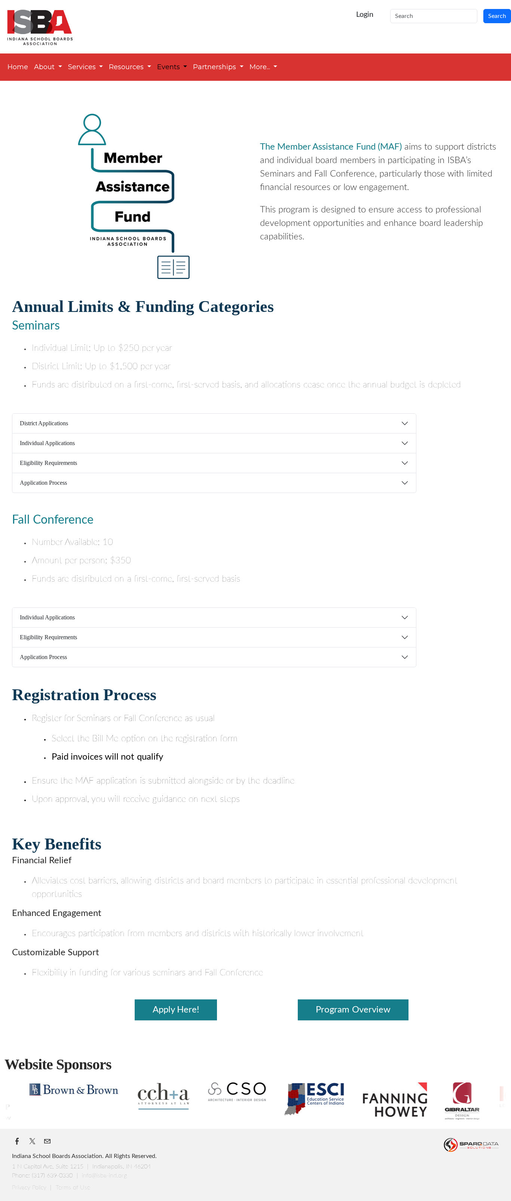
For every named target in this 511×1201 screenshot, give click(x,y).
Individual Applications (47, 443)
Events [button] (169, 67)
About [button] (45, 67)
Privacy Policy (30, 1188)
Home (17, 67)
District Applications (44, 423)
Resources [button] (127, 67)
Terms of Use (73, 1188)
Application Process (43, 483)
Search (497, 16)
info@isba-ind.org (104, 1176)
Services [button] (83, 67)
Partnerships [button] (215, 67)
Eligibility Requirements (48, 463)
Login (364, 14)
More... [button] (261, 67)
